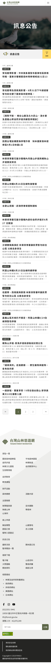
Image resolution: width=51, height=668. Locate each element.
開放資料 (6, 567)
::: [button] (0, 60)
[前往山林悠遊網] (16, 3)
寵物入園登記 (8, 532)
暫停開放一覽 (8, 548)
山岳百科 (29, 560)
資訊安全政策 (11, 642)
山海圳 (5, 513)
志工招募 (29, 528)
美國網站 (9, 591)
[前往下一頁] (45, 412)
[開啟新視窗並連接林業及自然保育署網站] (8, 604)
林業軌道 (29, 462)
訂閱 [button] (45, 627)
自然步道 (6, 462)
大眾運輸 (6, 564)
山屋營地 (29, 525)
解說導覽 (6, 525)
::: (0, 427)
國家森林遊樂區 (9, 458)
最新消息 (6, 544)
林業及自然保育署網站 (14, 579)
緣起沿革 (29, 567)
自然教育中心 (31, 466)
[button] (46, 54)
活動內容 (29, 493)
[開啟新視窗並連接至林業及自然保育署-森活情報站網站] (3, 604)
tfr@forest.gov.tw (9, 617)
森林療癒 (6, 493)
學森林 (28, 509)
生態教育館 (7, 470)
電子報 (5, 560)
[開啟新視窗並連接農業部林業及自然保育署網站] (13, 604)
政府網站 (9, 583)
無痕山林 (6, 509)
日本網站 (9, 594)
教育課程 (6, 482)
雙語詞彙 (29, 564)
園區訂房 (6, 528)
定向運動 (29, 505)
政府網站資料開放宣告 (14, 650)
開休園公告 (30, 544)
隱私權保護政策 (11, 646)
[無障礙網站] (7, 634)
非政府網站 (10, 587)
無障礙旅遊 (7, 505)
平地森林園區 (31, 458)
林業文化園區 (8, 466)
